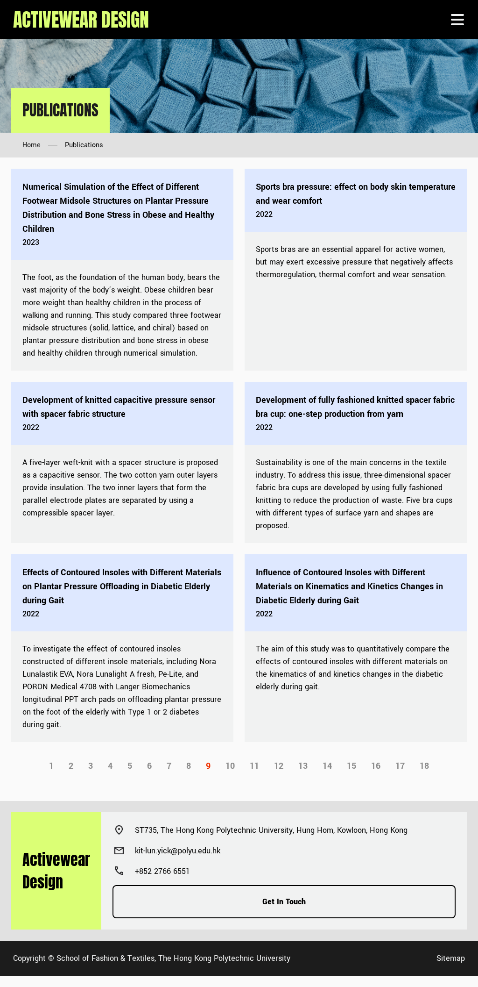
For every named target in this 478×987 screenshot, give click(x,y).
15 (351, 766)
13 (303, 766)
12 (278, 766)
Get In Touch (284, 901)
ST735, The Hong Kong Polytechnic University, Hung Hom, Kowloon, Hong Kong (271, 830)
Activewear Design (81, 20)
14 (327, 766)
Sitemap (450, 958)
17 (400, 766)
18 (424, 766)
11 (254, 766)
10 (230, 766)
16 (375, 766)
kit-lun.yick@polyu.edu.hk (177, 850)
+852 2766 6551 (162, 871)
